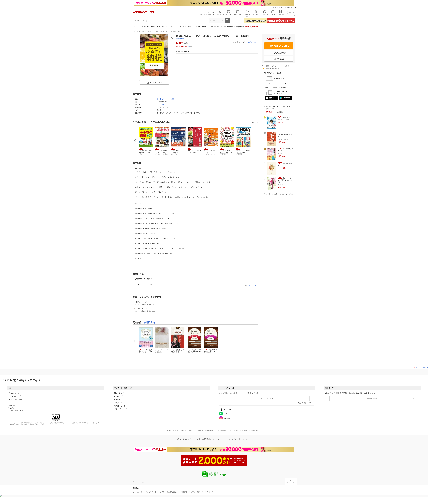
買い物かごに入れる (279, 46)
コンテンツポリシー (16, 411)
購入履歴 (255, 15)
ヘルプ (273, 15)
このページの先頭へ (421, 367)
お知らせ (228, 15)
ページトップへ (291, 483)
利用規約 (11, 405)
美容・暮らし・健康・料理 (154, 31)
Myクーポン (237, 15)
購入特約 (11, 408)
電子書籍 (141, 31)
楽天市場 (291, 12)
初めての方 (281, 15)
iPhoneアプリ (119, 393)
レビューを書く (253, 42)
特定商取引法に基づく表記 (190, 492)
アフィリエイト (230, 439)
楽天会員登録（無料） (206, 14)
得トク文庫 (170, 99)
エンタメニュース (216, 27)
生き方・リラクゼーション (172, 31)
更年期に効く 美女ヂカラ (285, 150)
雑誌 (152, 27)
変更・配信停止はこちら (305, 403)
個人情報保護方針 (173, 492)
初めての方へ (13, 393)
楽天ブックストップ (184, 439)
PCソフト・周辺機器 (201, 27)
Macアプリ (118, 403)
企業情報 (161, 492)
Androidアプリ (119, 396)
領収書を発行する (372, 398)
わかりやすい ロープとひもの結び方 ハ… (285, 135)
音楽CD (159, 27)
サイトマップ (247, 439)
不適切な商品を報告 (272, 68)
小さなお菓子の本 (285, 164)
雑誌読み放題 (228, 27)
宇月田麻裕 (180, 38)
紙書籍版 (280, 112)
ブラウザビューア (120, 409)
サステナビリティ (208, 492)
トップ (135, 27)
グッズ (189, 27)
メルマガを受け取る (267, 398)
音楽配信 (239, 27)
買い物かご (220, 15)
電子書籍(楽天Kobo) (251, 27)
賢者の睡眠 (286, 117)
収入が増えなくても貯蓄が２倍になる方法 (285, 180)
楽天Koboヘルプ (14, 396)
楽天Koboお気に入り (247, 15)
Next (255, 140)
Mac (286, 84)
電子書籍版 (269, 112)
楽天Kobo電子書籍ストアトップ (208, 439)
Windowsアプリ (120, 399)
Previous (135, 140)
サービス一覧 (291, 15)
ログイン (210, 12)
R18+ (293, 27)
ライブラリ (264, 15)
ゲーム (182, 27)
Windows (271, 84)
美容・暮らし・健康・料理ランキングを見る (278, 194)
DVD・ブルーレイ (171, 27)
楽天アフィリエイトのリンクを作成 (277, 66)
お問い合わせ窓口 (15, 399)
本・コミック (143, 27)
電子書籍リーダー (120, 406)
